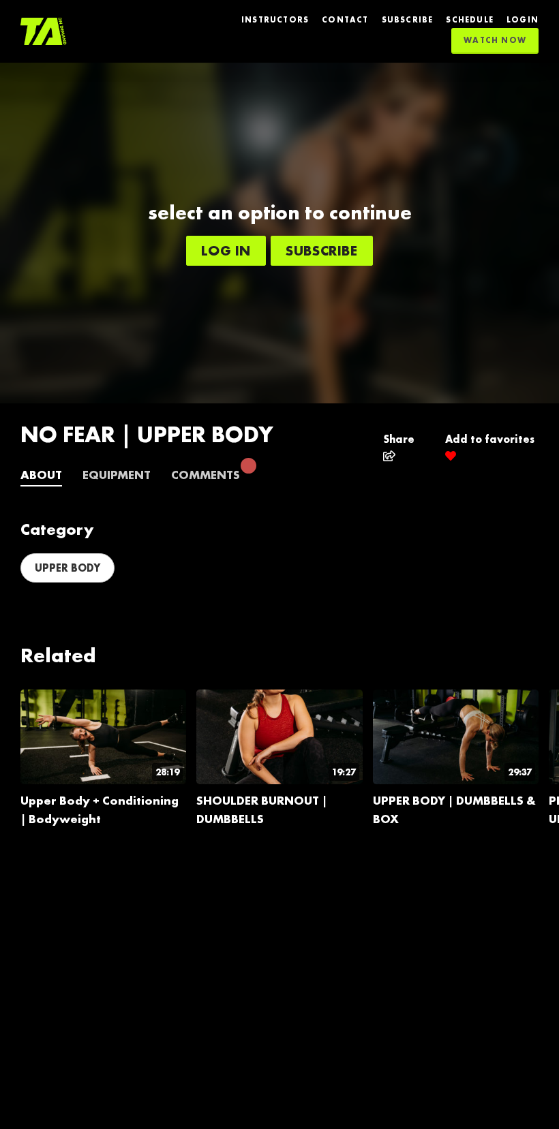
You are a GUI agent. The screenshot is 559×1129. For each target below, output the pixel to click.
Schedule (470, 19)
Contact (345, 19)
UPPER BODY (67, 568)
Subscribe (408, 19)
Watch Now (495, 40)
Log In (226, 250)
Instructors (275, 19)
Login (523, 19)
